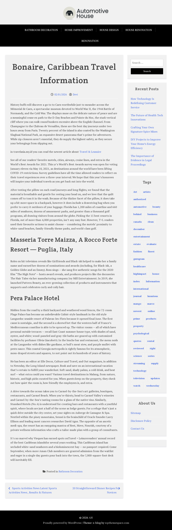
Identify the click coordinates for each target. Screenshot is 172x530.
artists (146, 191)
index (136, 281)
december (139, 229)
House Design (109, 30)
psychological (141, 333)
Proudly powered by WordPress (62, 523)
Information (153, 281)
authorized (139, 199)
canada (137, 221)
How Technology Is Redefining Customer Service (143, 103)
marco (150, 303)
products (151, 318)
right (153, 348)
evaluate (151, 244)
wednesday (152, 385)
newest (137, 311)
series (151, 355)
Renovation (90, 41)
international (140, 288)
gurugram (138, 258)
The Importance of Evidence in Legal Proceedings (142, 160)
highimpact (139, 273)
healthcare (139, 266)
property (138, 326)
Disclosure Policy (141, 421)
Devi (75, 94)
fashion (137, 251)
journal (137, 296)
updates (155, 378)
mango (137, 303)
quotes (137, 341)
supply (154, 363)
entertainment (141, 236)
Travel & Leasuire (90, 152)
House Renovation (138, 30)
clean (151, 221)
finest (151, 251)
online (151, 311)
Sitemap (136, 413)
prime (136, 318)
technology (139, 370)
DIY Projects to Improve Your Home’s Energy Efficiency (146, 144)
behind (137, 214)
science (137, 355)
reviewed (138, 348)
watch (136, 385)
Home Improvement (79, 30)
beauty (156, 206)
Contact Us (137, 428)
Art (135, 191)
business (152, 214)
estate (137, 244)
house (155, 273)
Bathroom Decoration (41, 30)
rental (150, 341)
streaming (139, 363)
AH (91, 517)
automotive (139, 206)
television (139, 378)
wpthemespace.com (117, 523)
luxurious (152, 296)
